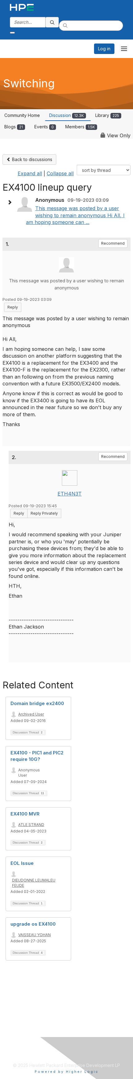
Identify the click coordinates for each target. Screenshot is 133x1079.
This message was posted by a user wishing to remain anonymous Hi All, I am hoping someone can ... (75, 215)
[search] (52, 22)
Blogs (13, 126)
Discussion (66, 115)
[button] (11, 202)
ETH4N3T (70, 494)
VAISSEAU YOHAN (34, 934)
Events (44, 126)
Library (107, 115)
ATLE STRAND (31, 824)
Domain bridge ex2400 (37, 703)
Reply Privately (44, 513)
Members (80, 126)
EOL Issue (22, 863)
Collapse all (60, 173)
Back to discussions (31, 159)
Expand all (30, 173)
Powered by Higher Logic (67, 1071)
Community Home (22, 115)
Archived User (31, 714)
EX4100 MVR (25, 814)
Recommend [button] (113, 243)
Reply (12, 307)
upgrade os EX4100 (33, 924)
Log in (104, 48)
